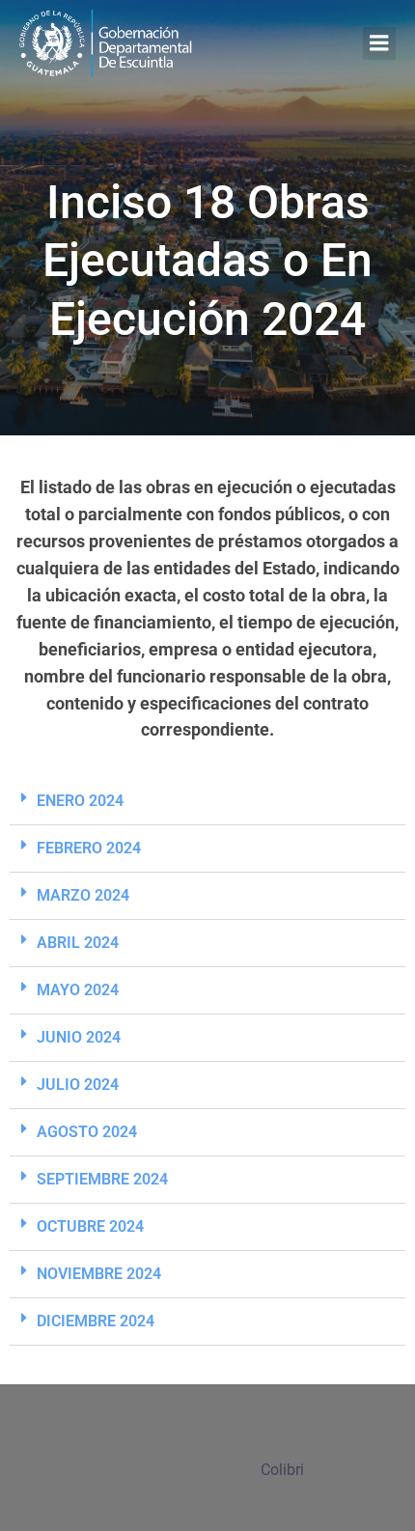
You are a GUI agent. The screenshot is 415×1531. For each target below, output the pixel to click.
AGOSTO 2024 (87, 1132)
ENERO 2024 (80, 801)
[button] (207, 801)
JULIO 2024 (78, 1084)
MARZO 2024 (83, 895)
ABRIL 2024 (78, 942)
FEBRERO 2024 (89, 848)
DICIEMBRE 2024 (95, 1321)
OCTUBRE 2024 (90, 1226)
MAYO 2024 (78, 990)
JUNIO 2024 (79, 1037)
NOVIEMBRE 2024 (99, 1274)
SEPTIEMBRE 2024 (102, 1179)
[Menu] (379, 43)
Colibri (282, 1470)
